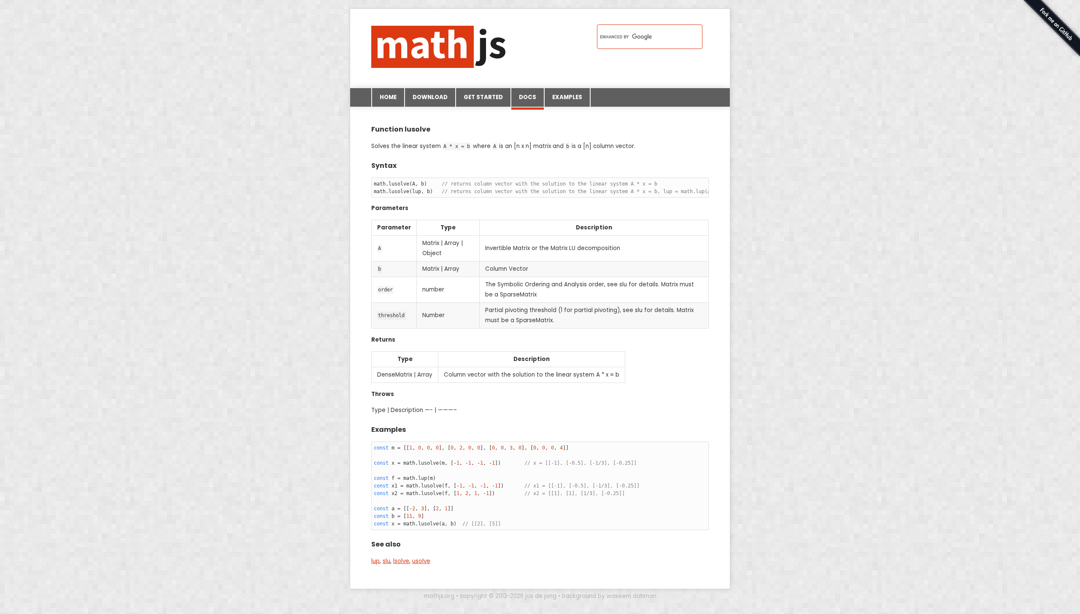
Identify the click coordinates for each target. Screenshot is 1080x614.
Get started (483, 97)
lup (375, 561)
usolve (421, 561)
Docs (527, 97)
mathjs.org (439, 596)
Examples (567, 97)
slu (386, 561)
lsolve (401, 561)
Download (430, 97)
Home (388, 97)
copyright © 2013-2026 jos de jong (508, 596)
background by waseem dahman (609, 596)
